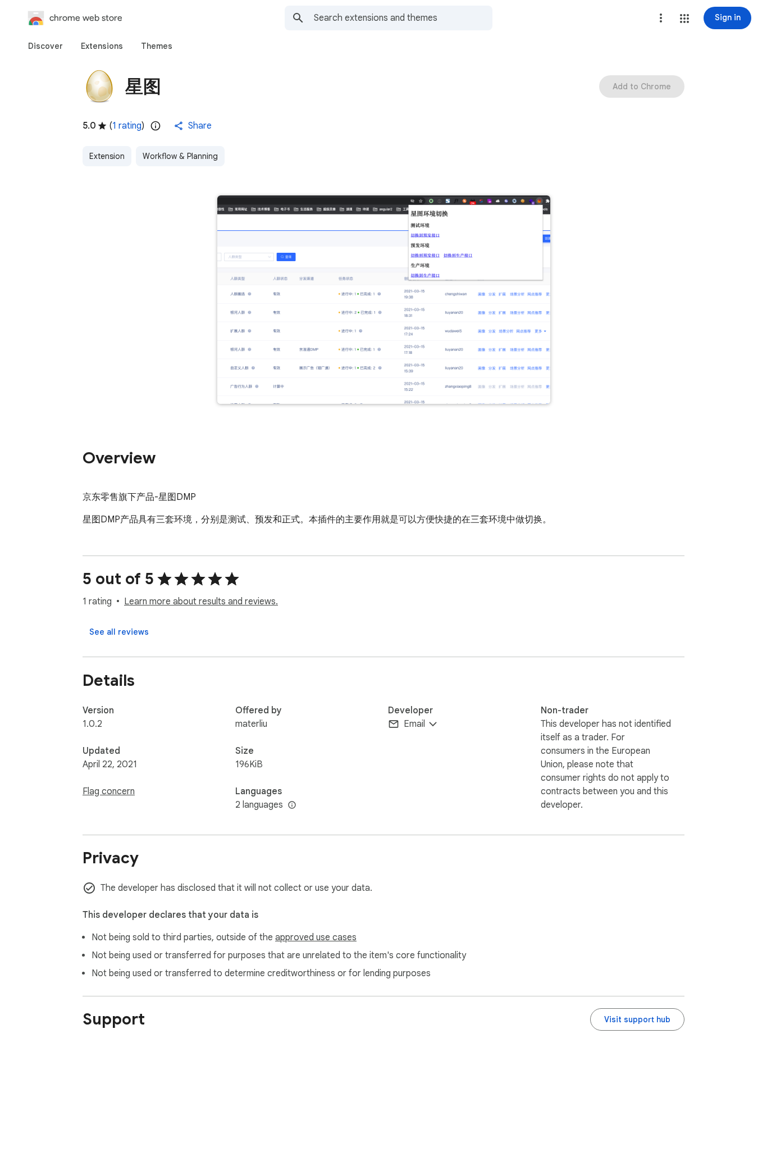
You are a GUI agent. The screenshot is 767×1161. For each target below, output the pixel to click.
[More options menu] (661, 18)
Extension (107, 156)
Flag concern (109, 791)
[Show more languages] (292, 805)
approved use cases (316, 937)
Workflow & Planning (180, 156)
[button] (684, 18)
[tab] (45, 46)
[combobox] (403, 18)
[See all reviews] (119, 631)
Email (414, 724)
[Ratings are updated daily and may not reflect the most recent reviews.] (155, 126)
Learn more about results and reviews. (201, 601)
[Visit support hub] (637, 1019)
